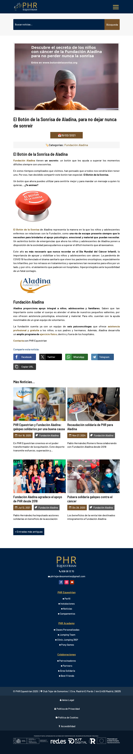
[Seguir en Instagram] (66, 582)
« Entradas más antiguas (29, 531)
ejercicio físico (48, 334)
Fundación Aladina (76, 145)
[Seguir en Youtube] (72, 582)
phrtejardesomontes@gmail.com (67, 576)
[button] (24, 366)
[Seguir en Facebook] (61, 582)
